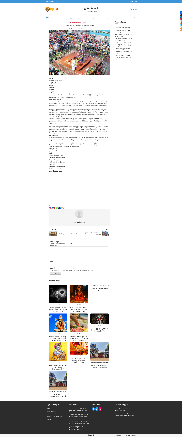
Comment (53, 245)
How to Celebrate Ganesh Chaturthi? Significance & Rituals (100, 330)
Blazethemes (135, 435)
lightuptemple (73, 28)
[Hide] (181, 32)
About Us (49, 408)
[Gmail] (181, 27)
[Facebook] (61, 208)
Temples (99, 18)
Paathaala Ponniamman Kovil (100, 289)
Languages (114, 18)
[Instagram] (50, 208)
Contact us (49, 419)
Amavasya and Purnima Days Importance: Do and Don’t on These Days (58, 309)
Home (65, 18)
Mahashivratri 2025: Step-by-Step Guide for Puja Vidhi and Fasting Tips (58, 338)
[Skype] (181, 25)
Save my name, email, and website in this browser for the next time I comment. (73, 270)
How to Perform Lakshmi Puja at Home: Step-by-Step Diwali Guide (79, 309)
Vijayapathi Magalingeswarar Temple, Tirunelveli (58, 396)
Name (52, 261)
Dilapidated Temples (87, 18)
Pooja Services (74, 18)
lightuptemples (92, 8)
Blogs (107, 18)
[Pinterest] (54, 208)
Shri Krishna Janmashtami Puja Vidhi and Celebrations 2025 (58, 367)
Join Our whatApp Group (130, 1)
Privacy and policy (51, 411)
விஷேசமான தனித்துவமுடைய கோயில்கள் (78, 22)
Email (52, 268)
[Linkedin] (52, 208)
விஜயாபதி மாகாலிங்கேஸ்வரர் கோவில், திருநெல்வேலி (100, 366)
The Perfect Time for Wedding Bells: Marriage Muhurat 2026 (79, 360)
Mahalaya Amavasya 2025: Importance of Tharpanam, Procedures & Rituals (79, 338)
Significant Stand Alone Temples (100, 285)
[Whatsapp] (57, 208)
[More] (63, 208)
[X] (59, 208)
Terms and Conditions (52, 414)
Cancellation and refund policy (55, 416)
